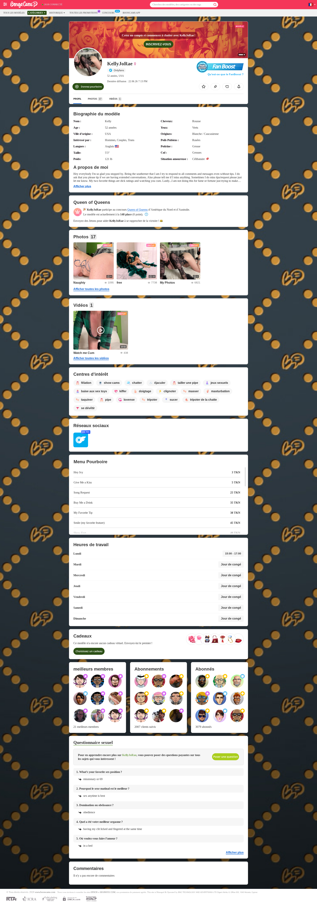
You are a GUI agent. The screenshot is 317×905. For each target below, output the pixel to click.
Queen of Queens (137, 209)
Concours (108, 13)
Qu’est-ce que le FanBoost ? (226, 74)
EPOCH (94, 892)
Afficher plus (82, 186)
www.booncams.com (45, 892)
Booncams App (131, 13)
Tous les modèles (14, 13)
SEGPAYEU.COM (107, 892)
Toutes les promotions (84, 13)
